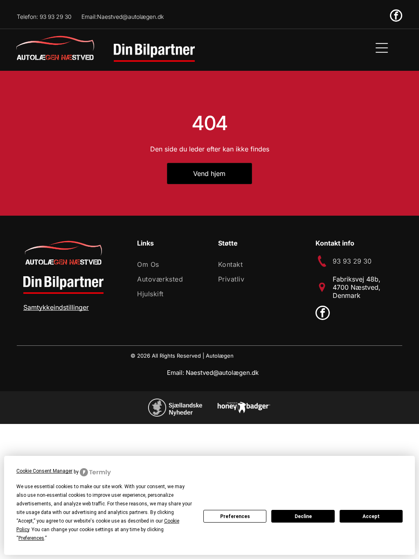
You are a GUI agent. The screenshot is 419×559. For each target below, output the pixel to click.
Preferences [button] (31, 538)
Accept (371, 516)
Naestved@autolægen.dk (222, 372)
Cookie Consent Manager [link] (44, 471)
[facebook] (396, 16)
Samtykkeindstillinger (56, 307)
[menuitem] (168, 264)
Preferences (235, 516)
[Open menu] (382, 48)
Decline (303, 516)
